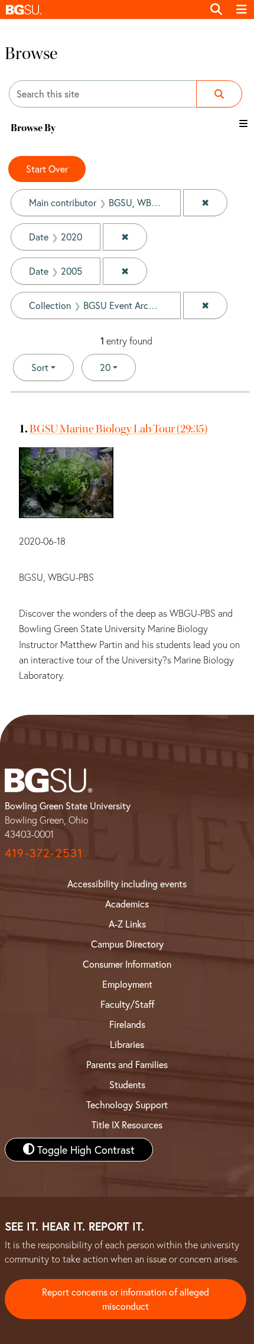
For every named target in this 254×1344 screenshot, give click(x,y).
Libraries (127, 1044)
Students (127, 1084)
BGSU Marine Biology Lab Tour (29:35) (118, 428)
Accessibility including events (127, 883)
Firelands (127, 1024)
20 (118, 366)
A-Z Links (127, 923)
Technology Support (127, 1104)
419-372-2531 (44, 853)
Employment (127, 984)
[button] (101, 9)
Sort (39, 367)
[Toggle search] (216, 9)
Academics (127, 903)
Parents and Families (127, 1064)
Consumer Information (127, 964)
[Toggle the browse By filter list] (243, 123)
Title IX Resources (127, 1124)
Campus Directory (127, 944)
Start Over (47, 168)
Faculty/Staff (127, 1004)
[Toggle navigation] (241, 9)
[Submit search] (219, 94)
